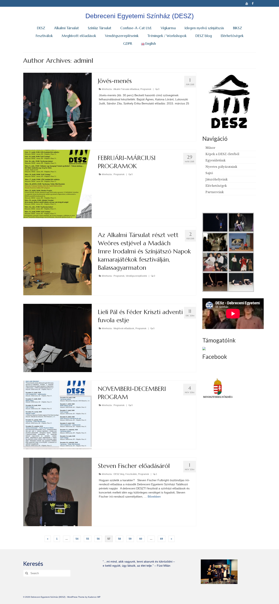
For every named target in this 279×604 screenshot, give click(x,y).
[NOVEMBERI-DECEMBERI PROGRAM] (57, 414)
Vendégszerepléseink (136, 276)
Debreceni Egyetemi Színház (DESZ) (139, 16)
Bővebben (154, 496)
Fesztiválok (131, 474)
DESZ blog (119, 474)
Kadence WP (94, 597)
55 (87, 538)
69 (161, 538)
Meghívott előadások (124, 328)
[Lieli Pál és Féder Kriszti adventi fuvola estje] (57, 337)
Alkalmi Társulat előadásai (126, 89)
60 (140, 538)
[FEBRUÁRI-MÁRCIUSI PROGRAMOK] (57, 183)
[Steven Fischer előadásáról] (57, 491)
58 (119, 538)
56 (98, 538)
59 (130, 538)
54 (77, 538)
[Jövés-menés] (57, 106)
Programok (145, 89)
